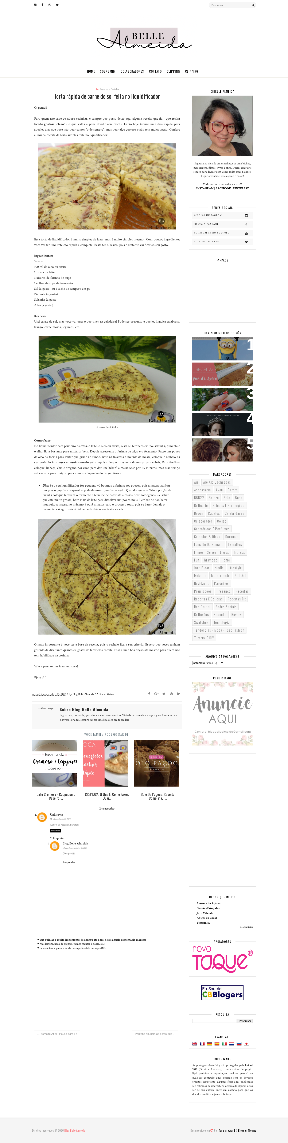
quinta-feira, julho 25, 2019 (76, 848)
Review (236, 614)
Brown (198, 513)
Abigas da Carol (207, 918)
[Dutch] (232, 1044)
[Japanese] (247, 1044)
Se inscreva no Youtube (212, 233)
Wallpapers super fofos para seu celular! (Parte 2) (219, 345)
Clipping (173, 71)
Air (196, 482)
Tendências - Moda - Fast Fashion (219, 630)
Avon (219, 489)
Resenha (220, 614)
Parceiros (221, 583)
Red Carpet (202, 606)
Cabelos (214, 513)
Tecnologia (222, 622)
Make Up (200, 575)
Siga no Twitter (206, 241)
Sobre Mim (108, 71)
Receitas (242, 591)
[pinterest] (50, 5)
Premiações (203, 591)
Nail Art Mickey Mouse (214, 393)
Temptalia (203, 923)
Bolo (227, 497)
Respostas (58, 838)
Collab (221, 521)
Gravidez (210, 560)
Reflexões (201, 614)
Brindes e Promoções (229, 505)
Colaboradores (132, 71)
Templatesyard (226, 1130)
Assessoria (202, 489)
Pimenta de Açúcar (209, 903)
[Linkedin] (179, 694)
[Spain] (217, 1044)
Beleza (214, 497)
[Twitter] (164, 694)
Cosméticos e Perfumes (212, 528)
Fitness (239, 552)
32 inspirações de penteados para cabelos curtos (219, 446)
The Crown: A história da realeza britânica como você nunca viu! (219, 424)
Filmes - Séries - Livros (211, 552)
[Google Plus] (156, 694)
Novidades (202, 583)
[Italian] (225, 1044)
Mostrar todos (246, 927)
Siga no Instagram (208, 215)
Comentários (105, 694)
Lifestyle (235, 567)
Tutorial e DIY (204, 637)
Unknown (56, 814)
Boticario (201, 505)
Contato (155, 71)
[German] (210, 1044)
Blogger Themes (247, 1130)
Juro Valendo (205, 913)
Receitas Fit (237, 599)
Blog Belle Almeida (75, 843)
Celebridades (235, 513)
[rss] (65, 5)
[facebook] (42, 5)
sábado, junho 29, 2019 (61, 819)
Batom (233, 489)
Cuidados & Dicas (207, 536)
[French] (203, 1044)
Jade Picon (202, 567)
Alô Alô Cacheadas (217, 482)
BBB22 (199, 497)
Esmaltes (235, 544)
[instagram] (35, 5)
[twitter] (57, 5)
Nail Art (240, 575)
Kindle (219, 567)
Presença (224, 591)
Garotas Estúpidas (208, 908)
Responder (55, 830)
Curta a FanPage (206, 224)
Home (91, 71)
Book (238, 497)
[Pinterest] (171, 694)
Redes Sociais (226, 606)
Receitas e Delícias (109, 89)
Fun (196, 560)
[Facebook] (149, 694)
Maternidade (220, 575)
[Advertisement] (107, 992)
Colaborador (203, 521)
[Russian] (240, 1044)
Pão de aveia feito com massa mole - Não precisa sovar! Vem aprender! (220, 373)
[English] (195, 1044)
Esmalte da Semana (209, 544)
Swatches (201, 622)
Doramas (232, 536)
